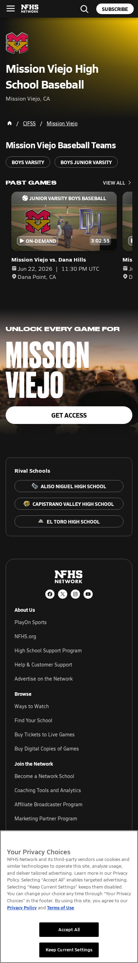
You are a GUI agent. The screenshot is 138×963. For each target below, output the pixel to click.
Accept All (69, 929)
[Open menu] (10, 8)
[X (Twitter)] (62, 594)
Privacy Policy (22, 907)
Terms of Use (60, 907)
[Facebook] (49, 594)
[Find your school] (84, 8)
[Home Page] (9, 123)
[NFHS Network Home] (30, 9)
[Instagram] (75, 594)
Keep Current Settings (69, 949)
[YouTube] (88, 594)
